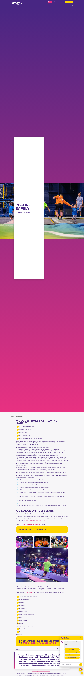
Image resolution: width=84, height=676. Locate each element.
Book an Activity (72, 649)
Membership (56, 5)
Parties (39, 5)
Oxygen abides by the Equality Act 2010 (31, 524)
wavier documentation (28, 592)
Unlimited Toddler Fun (72, 657)
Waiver (67, 5)
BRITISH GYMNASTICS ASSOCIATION (39, 643)
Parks (28, 5)
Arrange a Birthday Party (72, 652)
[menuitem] (28, 5)
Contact (62, 5)
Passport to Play (72, 654)
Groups (44, 5)
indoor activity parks (30, 520)
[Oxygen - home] (17, 3)
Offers (49, 5)
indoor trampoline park (40, 520)
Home (12, 416)
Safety (71, 5)
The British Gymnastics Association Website (41, 671)
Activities (33, 5)
